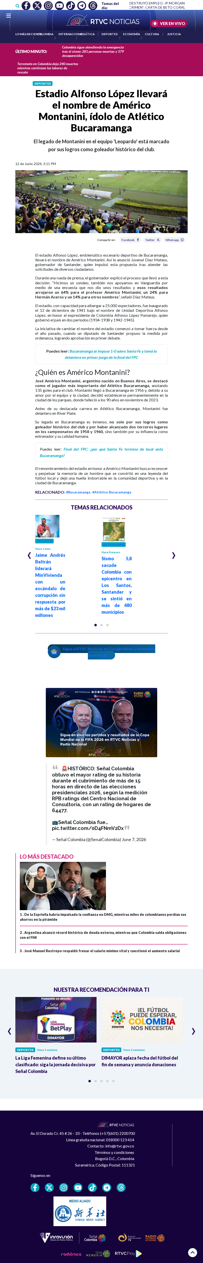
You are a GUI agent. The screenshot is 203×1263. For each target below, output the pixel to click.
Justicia (174, 34)
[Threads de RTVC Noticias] (121, 1187)
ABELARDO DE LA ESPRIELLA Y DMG (167, 7)
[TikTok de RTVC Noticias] (92, 1187)
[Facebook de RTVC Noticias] (34, 1187)
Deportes (110, 34)
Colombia (45, 34)
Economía (131, 34)
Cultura (152, 34)
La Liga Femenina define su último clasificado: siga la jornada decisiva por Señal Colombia (55, 1064)
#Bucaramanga (78, 492)
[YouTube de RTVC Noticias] (78, 1187)
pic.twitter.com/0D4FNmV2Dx (88, 828)
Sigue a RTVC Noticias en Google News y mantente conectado (109, 651)
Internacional (71, 34)
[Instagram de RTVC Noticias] (63, 1187)
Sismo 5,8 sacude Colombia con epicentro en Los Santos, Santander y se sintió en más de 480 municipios (117, 585)
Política (87, 34)
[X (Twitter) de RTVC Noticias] (49, 1187)
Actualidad (113, 544)
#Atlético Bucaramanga (111, 492)
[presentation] (29, 553)
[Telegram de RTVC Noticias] (106, 1187)
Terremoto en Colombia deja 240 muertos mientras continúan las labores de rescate (47, 68)
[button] (96, 625)
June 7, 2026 (134, 839)
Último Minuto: (31, 51)
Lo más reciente (28, 34)
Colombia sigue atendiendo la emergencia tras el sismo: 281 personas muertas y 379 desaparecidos (93, 51)
